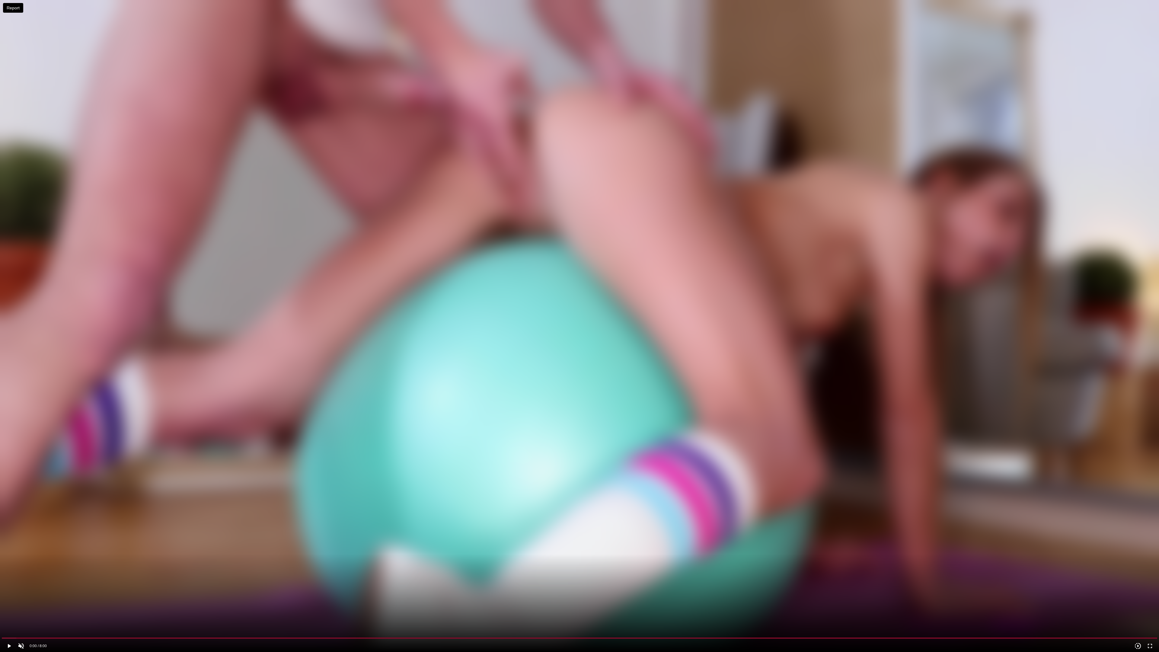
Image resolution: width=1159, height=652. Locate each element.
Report (13, 7)
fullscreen (1150, 646)
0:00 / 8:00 (38, 646)
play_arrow (9, 646)
